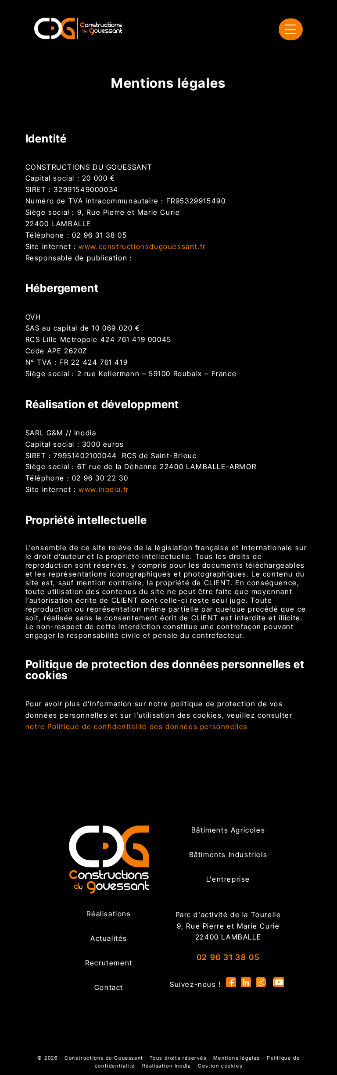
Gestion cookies (220, 1066)
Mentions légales (236, 1058)
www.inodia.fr (104, 489)
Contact (108, 987)
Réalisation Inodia (166, 1066)
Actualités (108, 938)
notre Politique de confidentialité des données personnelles (136, 726)
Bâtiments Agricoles (228, 830)
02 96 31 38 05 (228, 957)
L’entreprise (228, 879)
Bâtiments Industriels (228, 854)
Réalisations (108, 913)
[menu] (291, 29)
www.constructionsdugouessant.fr (142, 246)
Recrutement (109, 962)
